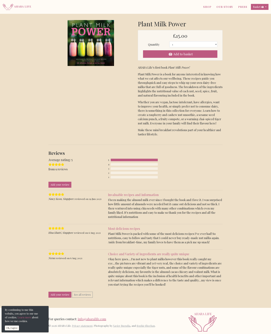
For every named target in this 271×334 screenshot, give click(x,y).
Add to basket (183, 54)
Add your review (59, 184)
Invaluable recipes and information (133, 195)
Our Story (224, 6)
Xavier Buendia (121, 325)
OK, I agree (12, 327)
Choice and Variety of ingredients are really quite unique (148, 254)
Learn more (24, 317)
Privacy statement (82, 325)
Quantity (153, 44)
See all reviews (82, 294)
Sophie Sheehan (146, 325)
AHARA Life (22, 6)
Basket (256, 6)
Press (242, 6)
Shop (207, 6)
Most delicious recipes (124, 228)
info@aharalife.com (92, 319)
